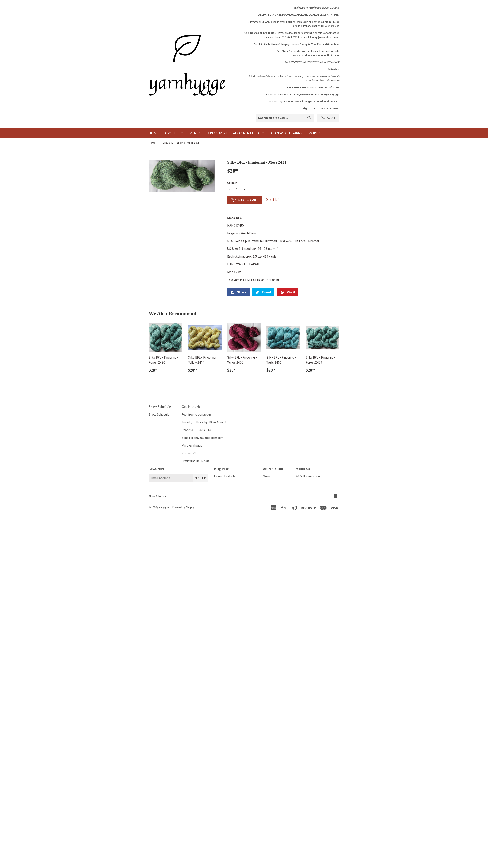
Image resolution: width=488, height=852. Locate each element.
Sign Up (200, 478)
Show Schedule (159, 414)
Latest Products (225, 476)
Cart (331, 117)
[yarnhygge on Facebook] (335, 496)
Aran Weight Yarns (286, 133)
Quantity (232, 182)
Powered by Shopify (183, 507)
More (313, 133)
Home (153, 133)
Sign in (307, 108)
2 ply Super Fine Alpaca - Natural (235, 133)
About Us (173, 133)
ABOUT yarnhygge (308, 476)
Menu (194, 133)
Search (267, 476)
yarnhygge (163, 507)
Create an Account (328, 108)
